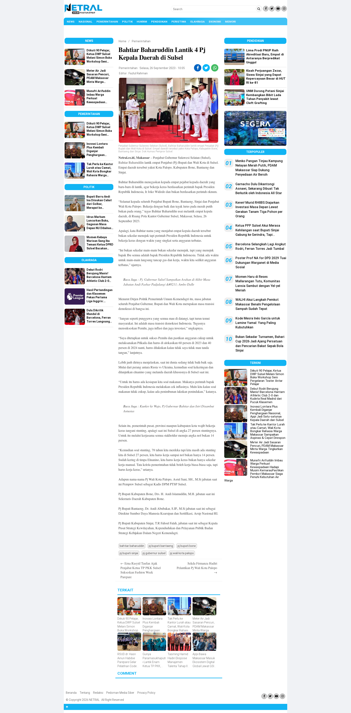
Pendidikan (159, 21)
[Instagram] (284, 8)
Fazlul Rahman (138, 73)
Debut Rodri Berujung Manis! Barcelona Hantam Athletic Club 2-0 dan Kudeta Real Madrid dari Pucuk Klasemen (267, 395)
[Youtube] (278, 8)
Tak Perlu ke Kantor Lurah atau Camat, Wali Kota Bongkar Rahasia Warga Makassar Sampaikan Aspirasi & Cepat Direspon (267, 431)
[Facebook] (266, 8)
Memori (230, 21)
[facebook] (198, 67)
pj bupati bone (187, 545)
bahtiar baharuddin (132, 545)
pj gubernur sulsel (154, 553)
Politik (127, 21)
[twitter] (206, 67)
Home (122, 41)
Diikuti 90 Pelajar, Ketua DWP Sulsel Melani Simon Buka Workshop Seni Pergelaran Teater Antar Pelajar (267, 377)
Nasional (85, 21)
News (71, 21)
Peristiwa (178, 21)
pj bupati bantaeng (161, 545)
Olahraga (197, 21)
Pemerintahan (107, 21)
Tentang (85, 692)
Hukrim (142, 21)
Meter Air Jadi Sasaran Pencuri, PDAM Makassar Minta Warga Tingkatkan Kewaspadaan (267, 447)
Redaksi (98, 692)
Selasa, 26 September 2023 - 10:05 (162, 68)
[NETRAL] (83, 13)
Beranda (71, 692)
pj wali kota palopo (182, 553)
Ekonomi (215, 21)
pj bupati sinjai (129, 553)
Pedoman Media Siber (120, 692)
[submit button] (259, 9)
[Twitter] (272, 8)
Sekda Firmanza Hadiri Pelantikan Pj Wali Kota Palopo (197, 568)
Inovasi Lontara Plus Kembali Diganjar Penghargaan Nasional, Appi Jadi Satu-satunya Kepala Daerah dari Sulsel (267, 413)
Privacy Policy (146, 692)
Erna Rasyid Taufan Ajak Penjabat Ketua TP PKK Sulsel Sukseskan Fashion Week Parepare (140, 570)
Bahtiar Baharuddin (131, 162)
